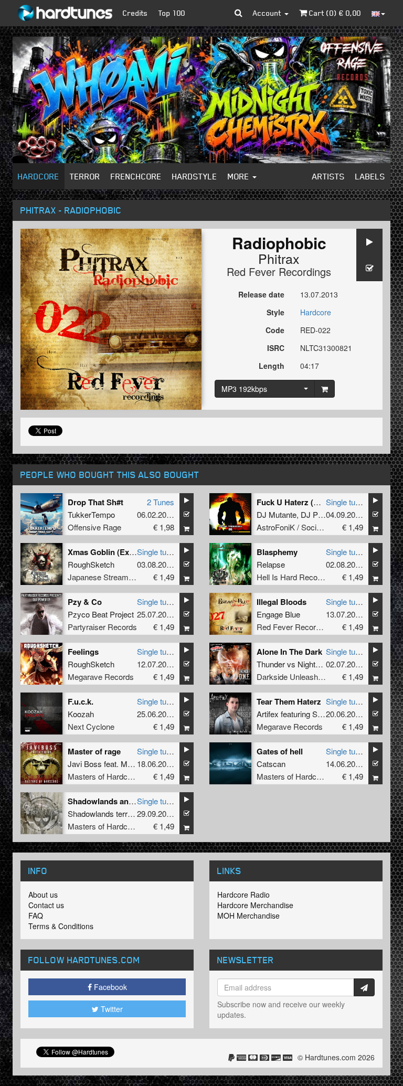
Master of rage (94, 751)
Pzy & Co (85, 602)
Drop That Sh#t (95, 502)
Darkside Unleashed (291, 676)
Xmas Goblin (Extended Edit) (121, 552)
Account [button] (268, 12)
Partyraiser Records (102, 626)
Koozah (81, 713)
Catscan (271, 763)
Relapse (271, 564)
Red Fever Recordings (279, 271)
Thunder (271, 663)
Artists (328, 176)
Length (271, 365)
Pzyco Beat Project (101, 614)
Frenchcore (136, 176)
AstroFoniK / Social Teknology (308, 527)
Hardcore (38, 176)
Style (275, 312)
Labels (370, 176)
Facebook (109, 987)
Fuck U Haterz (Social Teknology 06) (323, 502)
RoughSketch (91, 564)
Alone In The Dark (289, 651)
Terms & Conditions (60, 926)
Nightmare (315, 663)
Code (275, 330)
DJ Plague (318, 514)
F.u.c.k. (80, 701)
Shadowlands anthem (107, 801)
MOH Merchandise (248, 915)
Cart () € (334, 12)
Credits (135, 12)
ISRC (275, 348)
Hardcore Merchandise (255, 905)
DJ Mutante (276, 514)
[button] (238, 13)
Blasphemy (277, 552)
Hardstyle (194, 176)
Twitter (111, 1009)
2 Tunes (160, 501)
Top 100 (171, 12)
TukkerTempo (91, 514)
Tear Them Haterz (289, 701)
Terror (85, 176)
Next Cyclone (91, 726)
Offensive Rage (94, 527)
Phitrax (279, 258)
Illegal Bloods (281, 602)
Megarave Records (101, 676)
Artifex (268, 713)
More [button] (239, 176)
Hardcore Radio (243, 894)
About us (43, 894)
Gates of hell (280, 751)
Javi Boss (85, 763)
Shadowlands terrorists (107, 813)
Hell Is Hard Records (292, 576)
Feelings (83, 651)
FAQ (35, 915)
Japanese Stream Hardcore (115, 576)
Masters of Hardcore (103, 776)
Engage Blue (278, 614)
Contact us (46, 905)
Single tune (345, 501)
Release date (261, 294)
